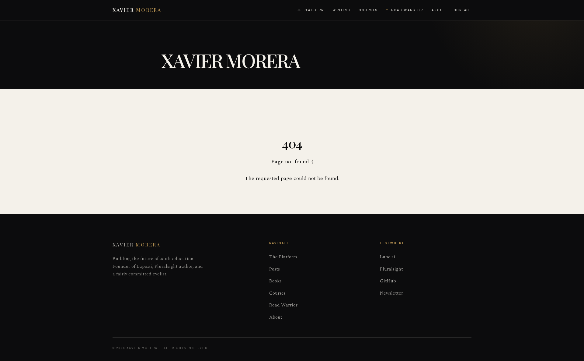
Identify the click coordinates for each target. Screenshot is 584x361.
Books (275, 281)
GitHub (388, 281)
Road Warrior (407, 10)
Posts (274, 269)
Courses (368, 10)
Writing (341, 10)
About (438, 10)
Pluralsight (391, 269)
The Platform (309, 10)
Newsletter (391, 293)
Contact (462, 10)
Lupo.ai (387, 256)
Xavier (137, 10)
